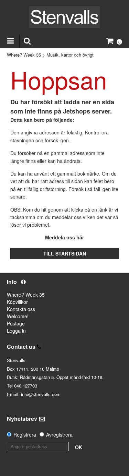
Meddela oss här (64, 237)
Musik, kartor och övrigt (70, 54)
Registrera (24, 434)
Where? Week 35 (24, 54)
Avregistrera (59, 434)
